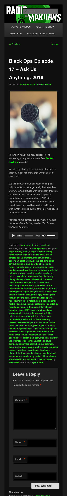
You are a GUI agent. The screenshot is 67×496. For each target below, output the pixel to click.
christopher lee (40, 266)
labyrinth (30, 316)
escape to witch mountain (36, 282)
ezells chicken (41, 288)
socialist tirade (46, 334)
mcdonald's (14, 319)
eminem (19, 282)
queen (54, 328)
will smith (31, 359)
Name (20, 442)
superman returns (18, 346)
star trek (44, 337)
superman (48, 343)
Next (54, 44)
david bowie (14, 276)
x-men (49, 359)
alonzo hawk (39, 254)
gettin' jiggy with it (39, 294)
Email (20, 459)
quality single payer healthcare (34, 328)
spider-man (28, 337)
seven (24, 334)
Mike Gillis (46, 84)
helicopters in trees (18, 300)
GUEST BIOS (16, 33)
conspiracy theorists (27, 270)
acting (49, 251)
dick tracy (48, 276)
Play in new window (28, 245)
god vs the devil (21, 297)
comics (12, 270)
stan (37, 337)
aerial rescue (15, 254)
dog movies (46, 279)
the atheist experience (28, 350)
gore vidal (35, 297)
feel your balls (37, 291)
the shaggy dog (38, 353)
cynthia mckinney (43, 273)
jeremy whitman (38, 310)
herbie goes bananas (46, 300)
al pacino (27, 254)
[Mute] (44, 235)
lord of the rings (43, 316)
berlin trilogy (26, 260)
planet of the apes (23, 325)
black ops (20, 263)
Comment (21, 400)
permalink (38, 362)
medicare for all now (31, 319)
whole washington (17, 359)
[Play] (13, 235)
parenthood (36, 322)
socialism (33, 334)
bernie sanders (40, 260)
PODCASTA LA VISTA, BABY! (40, 33)
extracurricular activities (21, 288)
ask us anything (24, 257)
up (33, 356)
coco (50, 266)
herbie (32, 300)
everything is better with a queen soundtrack (30, 285)
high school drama (36, 303)
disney (12, 279)
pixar (11, 325)
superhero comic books (30, 343)
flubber (48, 291)
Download (44, 245)
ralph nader (30, 331)
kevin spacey (38, 313)
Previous (14, 44)
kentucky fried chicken (20, 313)
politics (36, 325)
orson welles (23, 322)
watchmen (51, 356)
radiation (13, 331)
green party (46, 297)
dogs (11, 282)
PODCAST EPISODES (20, 26)
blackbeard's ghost (35, 263)
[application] (33, 235)
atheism (37, 257)
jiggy (49, 310)
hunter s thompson (29, 306)
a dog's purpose (37, 251)
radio (21, 331)
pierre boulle (49, 322)
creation (42, 270)
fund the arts (24, 294)
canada (20, 266)
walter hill (40, 356)
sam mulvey (43, 331)
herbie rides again (17, 303)
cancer (28, 266)
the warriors (25, 356)
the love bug (24, 353)
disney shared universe (28, 279)
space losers (15, 337)
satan (17, 334)
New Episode (38, 248)
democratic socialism (32, 276)
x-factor (41, 359)
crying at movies (26, 273)
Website (19, 476)
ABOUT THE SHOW (45, 26)
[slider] (51, 235)
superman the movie (38, 346)
